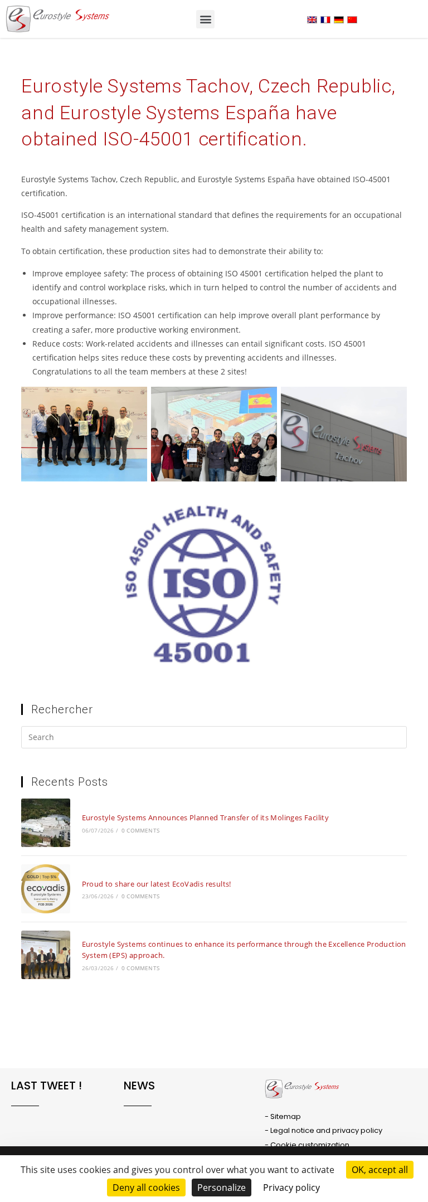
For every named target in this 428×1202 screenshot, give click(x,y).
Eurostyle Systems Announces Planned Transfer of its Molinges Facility (205, 817)
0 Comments (140, 830)
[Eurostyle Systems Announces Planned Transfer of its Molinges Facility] (45, 823)
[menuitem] (312, 20)
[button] (205, 19)
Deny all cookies (146, 1187)
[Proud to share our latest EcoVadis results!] (45, 888)
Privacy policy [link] (291, 1187)
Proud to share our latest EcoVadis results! (156, 884)
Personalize (221, 1187)
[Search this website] (213, 739)
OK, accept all (380, 1170)
